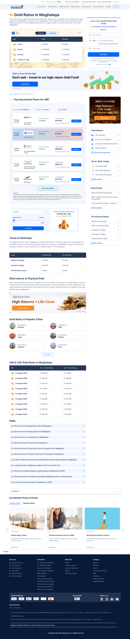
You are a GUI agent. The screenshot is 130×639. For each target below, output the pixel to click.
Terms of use (105, 62)
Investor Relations (98, 581)
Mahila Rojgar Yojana (19, 535)
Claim (42, 2)
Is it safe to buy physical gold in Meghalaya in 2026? (33, 482)
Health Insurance (17, 573)
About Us (96, 562)
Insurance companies (71, 568)
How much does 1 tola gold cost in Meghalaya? (31, 437)
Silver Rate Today (100, 161)
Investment (15, 570)
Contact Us (116, 2)
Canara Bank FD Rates (99, 239)
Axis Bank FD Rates (98, 230)
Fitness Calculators (45, 565)
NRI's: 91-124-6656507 (72, 2)
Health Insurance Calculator (45, 581)
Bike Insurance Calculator (45, 589)
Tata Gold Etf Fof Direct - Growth (103, 203)
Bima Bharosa (17, 607)
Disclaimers (15, 491)
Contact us (96, 576)
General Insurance (17, 562)
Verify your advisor (98, 579)
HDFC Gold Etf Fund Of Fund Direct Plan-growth (104, 198)
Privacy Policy (114, 60)
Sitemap (95, 565)
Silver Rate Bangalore (103, 170)
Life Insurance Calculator (45, 579)
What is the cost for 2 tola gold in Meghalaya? (30, 443)
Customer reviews (70, 565)
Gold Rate (16, 94)
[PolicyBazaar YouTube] (117, 599)
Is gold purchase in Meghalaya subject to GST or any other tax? (37, 465)
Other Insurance (17, 576)
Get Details (75, 121)
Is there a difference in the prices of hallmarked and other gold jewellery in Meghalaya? (45, 460)
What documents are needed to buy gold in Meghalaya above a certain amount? (43, 476)
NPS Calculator (100, 148)
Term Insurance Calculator (45, 570)
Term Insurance (16, 568)
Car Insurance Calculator (45, 587)
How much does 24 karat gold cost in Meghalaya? (32, 431)
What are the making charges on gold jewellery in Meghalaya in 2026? (39, 471)
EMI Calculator (41, 573)
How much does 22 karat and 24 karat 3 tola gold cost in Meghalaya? (39, 448)
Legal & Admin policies (100, 570)
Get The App (52, 2)
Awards (67, 570)
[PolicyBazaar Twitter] (107, 599)
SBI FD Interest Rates (99, 221)
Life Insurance (16, 565)
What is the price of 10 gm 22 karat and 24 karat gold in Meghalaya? (39, 454)
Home (10, 94)
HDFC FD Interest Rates (100, 226)
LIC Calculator (41, 576)
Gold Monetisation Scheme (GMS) (61, 535)
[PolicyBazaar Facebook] (102, 599)
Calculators (97, 130)
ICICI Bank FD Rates (98, 234)
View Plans (104, 54)
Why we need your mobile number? (108, 44)
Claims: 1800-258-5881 (104, 2)
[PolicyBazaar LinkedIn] (112, 599)
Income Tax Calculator (103, 139)
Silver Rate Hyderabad (103, 175)
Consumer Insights (71, 573)
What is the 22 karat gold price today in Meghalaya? (33, 426)
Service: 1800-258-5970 (88, 2)
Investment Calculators (47, 562)
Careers (95, 568)
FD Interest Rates (100, 216)
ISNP (94, 573)
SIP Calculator (100, 135)
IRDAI (10, 607)
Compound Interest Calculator (106, 144)
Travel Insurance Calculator (45, 584)
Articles (67, 562)
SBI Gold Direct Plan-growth (101, 193)
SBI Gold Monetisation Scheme (98, 535)
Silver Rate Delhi (101, 166)
